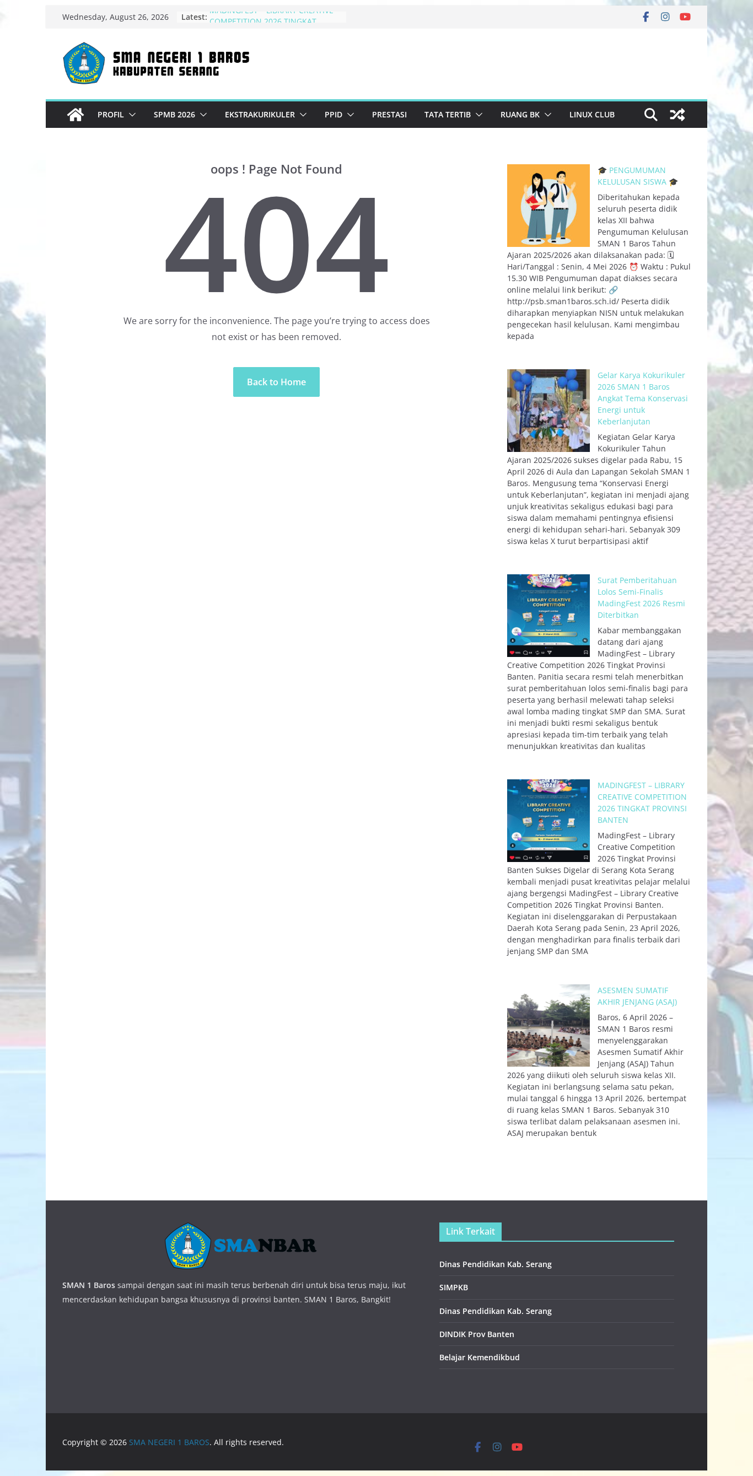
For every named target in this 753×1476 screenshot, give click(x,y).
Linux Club (592, 114)
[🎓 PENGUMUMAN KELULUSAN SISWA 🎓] (548, 205)
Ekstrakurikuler (260, 114)
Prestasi (389, 114)
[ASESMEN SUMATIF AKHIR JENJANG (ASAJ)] (548, 1025)
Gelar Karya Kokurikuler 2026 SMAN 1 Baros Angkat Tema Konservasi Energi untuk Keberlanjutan (643, 398)
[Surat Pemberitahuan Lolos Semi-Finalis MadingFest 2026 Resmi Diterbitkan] (548, 615)
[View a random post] (677, 114)
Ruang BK (520, 114)
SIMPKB (453, 1287)
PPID (333, 114)
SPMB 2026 (174, 114)
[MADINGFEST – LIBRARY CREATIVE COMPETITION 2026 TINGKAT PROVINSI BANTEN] (548, 820)
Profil (111, 114)
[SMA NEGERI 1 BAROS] (75, 114)
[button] (130, 114)
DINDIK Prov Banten (476, 1334)
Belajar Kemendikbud (479, 1357)
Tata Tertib (447, 114)
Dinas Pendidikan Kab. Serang (495, 1264)
